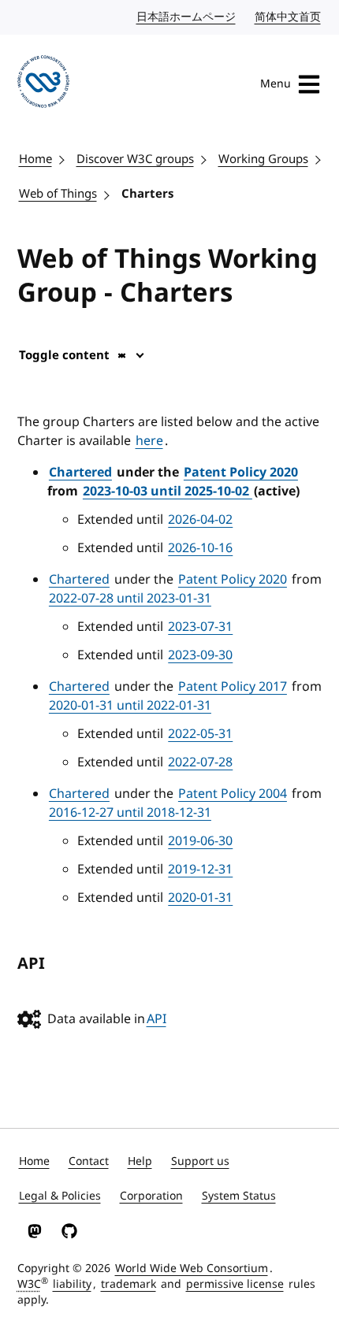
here (149, 441)
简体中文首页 (288, 17)
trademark (128, 1284)
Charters (147, 193)
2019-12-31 (200, 869)
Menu (275, 84)
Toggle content (64, 355)
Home (35, 159)
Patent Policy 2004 (232, 794)
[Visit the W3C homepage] (43, 84)
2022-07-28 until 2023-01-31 (130, 598)
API (156, 1019)
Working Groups (263, 159)
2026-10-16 (200, 548)
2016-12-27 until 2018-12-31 (130, 812)
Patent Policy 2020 (241, 472)
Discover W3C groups (135, 159)
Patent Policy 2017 (232, 686)
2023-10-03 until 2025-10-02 (167, 491)
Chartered (80, 472)
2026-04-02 (200, 519)
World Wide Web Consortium (191, 1268)
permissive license (235, 1284)
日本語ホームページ (186, 17)
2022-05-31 (200, 734)
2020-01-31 (200, 897)
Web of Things (58, 193)
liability (72, 1284)
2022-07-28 (200, 762)
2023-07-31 (200, 627)
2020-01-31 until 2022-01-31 (130, 705)
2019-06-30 (200, 841)
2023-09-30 (200, 655)
